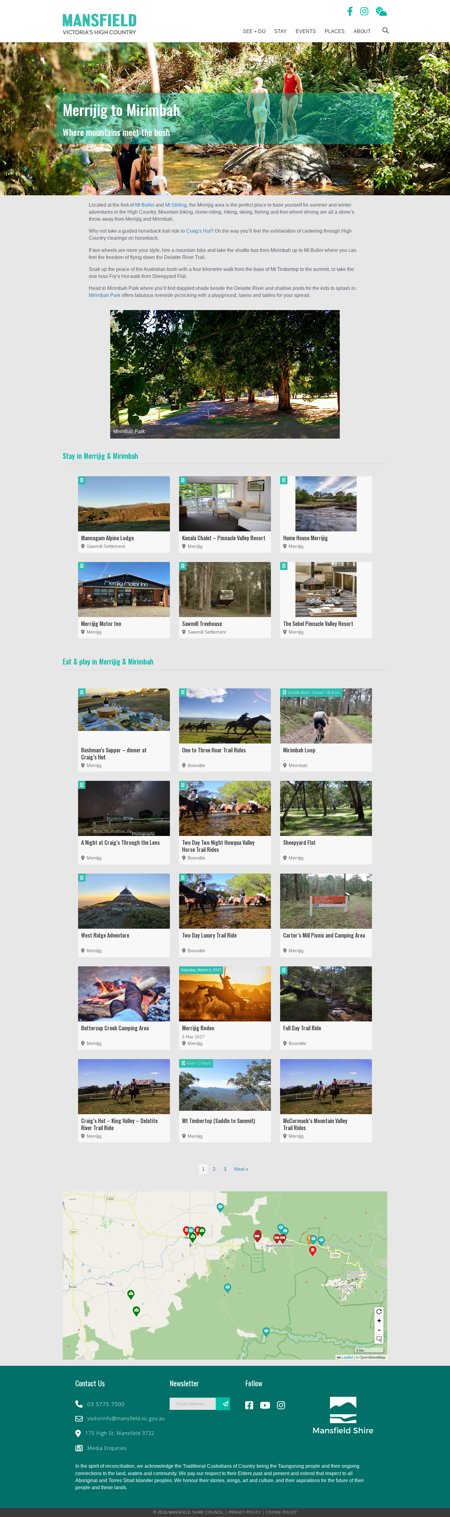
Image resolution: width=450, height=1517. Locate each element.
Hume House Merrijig (305, 538)
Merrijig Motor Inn (101, 623)
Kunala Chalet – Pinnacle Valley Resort (223, 538)
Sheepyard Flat (299, 842)
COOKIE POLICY (281, 1512)
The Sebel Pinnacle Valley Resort (318, 623)
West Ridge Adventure (105, 935)
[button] (266, 1332)
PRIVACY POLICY (245, 1512)
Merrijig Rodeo (198, 1028)
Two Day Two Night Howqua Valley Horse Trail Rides (218, 845)
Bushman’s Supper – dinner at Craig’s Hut (114, 753)
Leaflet (347, 1357)
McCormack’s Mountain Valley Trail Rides (315, 1124)
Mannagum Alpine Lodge (107, 538)
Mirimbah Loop (299, 750)
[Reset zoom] (379, 1311)
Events (306, 31)
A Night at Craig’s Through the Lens (120, 842)
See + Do (254, 31)
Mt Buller (144, 205)
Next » (241, 1169)
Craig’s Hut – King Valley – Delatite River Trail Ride (119, 1124)
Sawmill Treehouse (202, 623)
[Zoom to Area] (379, 1339)
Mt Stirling (176, 205)
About (362, 31)
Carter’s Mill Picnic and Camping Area (324, 935)
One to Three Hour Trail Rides (214, 750)
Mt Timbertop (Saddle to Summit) (218, 1121)
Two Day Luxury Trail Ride (209, 935)
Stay (280, 31)
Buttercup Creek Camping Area (115, 1028)
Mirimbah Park (104, 295)
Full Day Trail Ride (302, 1028)
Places (335, 31)
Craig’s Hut (198, 231)
